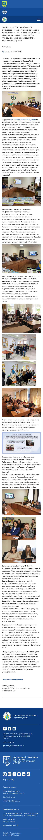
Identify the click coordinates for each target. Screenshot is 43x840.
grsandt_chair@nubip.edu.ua (13, 746)
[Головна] (4, 4)
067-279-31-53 (8, 742)
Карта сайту (8, 779)
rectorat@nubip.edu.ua (11, 801)
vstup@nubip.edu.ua (10, 825)
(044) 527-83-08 (9, 821)
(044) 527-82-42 (9, 797)
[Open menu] (38, 19)
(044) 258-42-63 (9, 819)
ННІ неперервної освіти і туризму (23, 119)
